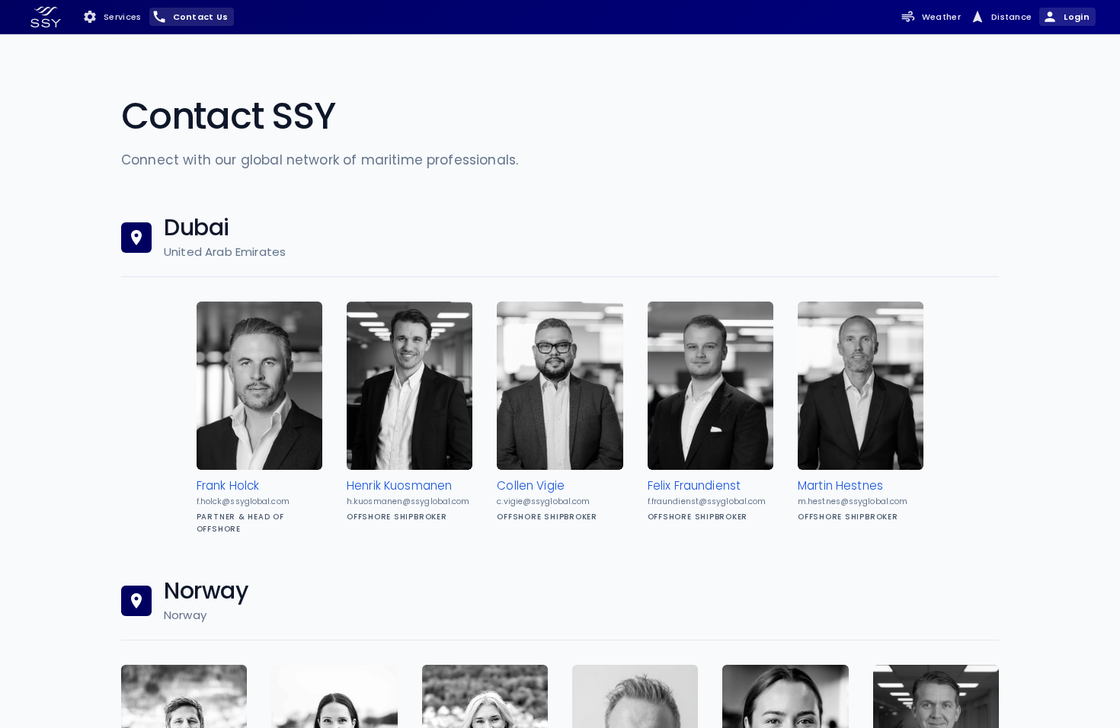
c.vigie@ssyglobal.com (543, 501)
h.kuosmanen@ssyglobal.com (408, 501)
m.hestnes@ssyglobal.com (852, 501)
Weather (941, 17)
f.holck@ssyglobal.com (243, 501)
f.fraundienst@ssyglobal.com (707, 501)
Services (123, 17)
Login (1077, 17)
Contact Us (201, 17)
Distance (1011, 17)
